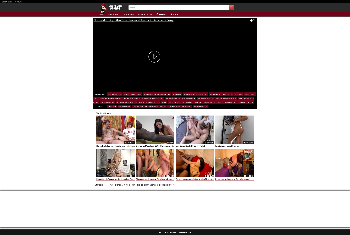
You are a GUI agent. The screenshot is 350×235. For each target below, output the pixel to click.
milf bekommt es (107, 102)
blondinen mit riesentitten (221, 94)
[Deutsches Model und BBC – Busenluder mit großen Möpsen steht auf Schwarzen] (155, 130)
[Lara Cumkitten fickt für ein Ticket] (195, 130)
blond (126, 94)
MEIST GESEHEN (145, 14)
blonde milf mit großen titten (157, 94)
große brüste (188, 98)
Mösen (163, 106)
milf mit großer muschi (149, 102)
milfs (164, 102)
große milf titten (206, 98)
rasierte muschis (224, 102)
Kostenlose (138, 106)
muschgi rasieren (176, 102)
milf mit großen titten (126, 102)
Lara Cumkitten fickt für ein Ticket (190, 146)
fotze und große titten (152, 98)
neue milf (198, 102)
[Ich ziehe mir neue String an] (234, 130)
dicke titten (250, 94)
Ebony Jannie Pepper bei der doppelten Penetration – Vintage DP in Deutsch (128, 179)
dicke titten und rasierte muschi (108, 98)
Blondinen (177, 94)
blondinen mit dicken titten (195, 94)
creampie (239, 94)
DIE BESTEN (129, 14)
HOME (102, 14)
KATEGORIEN (114, 14)
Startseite (99, 184)
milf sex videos (151, 106)
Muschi (189, 102)
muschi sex (186, 106)
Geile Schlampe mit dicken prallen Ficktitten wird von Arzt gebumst (204, 179)
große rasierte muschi (226, 98)
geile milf (112, 106)
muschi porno (174, 106)
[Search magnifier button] (231, 7)
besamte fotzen (115, 94)
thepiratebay (239, 102)
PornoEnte (18, 1)
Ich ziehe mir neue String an (227, 146)
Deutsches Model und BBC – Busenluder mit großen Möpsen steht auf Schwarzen (170, 146)
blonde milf (136, 94)
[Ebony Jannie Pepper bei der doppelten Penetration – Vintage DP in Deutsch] (115, 163)
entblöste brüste (132, 98)
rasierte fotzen (201, 106)
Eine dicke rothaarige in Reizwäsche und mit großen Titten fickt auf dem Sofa (248, 179)
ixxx (240, 98)
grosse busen (124, 106)
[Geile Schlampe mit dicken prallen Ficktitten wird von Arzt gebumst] (195, 163)
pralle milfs (209, 102)
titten (250, 102)
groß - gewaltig (173, 98)
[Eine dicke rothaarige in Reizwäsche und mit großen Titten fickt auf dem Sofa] (234, 163)
